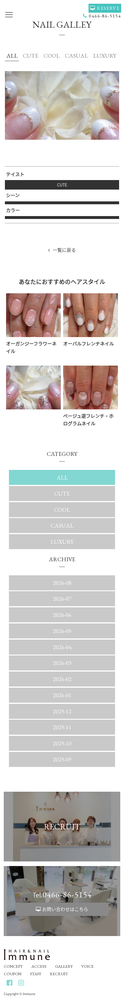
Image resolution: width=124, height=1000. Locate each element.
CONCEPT (13, 966)
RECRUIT (59, 973)
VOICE (87, 966)
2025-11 (62, 727)
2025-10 (62, 743)
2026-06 (62, 615)
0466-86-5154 (105, 16)
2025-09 (62, 759)
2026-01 (62, 695)
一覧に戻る (64, 249)
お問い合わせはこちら (65, 909)
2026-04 (62, 647)
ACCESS (38, 966)
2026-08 (62, 583)
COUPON (12, 973)
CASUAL (76, 55)
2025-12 (62, 711)
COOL (52, 55)
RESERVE (108, 8)
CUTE (30, 55)
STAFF (35, 973)
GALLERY (64, 966)
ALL (12, 55)
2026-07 (62, 598)
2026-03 (62, 663)
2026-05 (62, 631)
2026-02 (62, 679)
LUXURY (104, 55)
